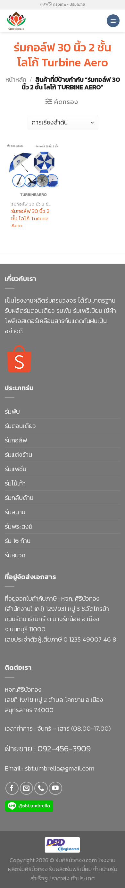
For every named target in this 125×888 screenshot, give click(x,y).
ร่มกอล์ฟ (16, 440)
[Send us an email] (26, 788)
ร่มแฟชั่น (15, 469)
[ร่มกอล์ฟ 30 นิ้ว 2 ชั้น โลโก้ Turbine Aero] (32, 170)
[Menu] (113, 20)
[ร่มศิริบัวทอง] (32, 21)
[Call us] (40, 788)
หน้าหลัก (15, 79)
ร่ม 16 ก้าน (17, 541)
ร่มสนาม (15, 512)
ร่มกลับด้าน (19, 497)
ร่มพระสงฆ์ (18, 526)
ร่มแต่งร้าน (18, 454)
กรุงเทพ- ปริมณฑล (69, 4)
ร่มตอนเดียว (20, 426)
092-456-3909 (63, 748)
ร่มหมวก (15, 555)
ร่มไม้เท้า (15, 483)
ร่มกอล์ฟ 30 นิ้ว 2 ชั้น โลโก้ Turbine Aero (30, 218)
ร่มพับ (12, 411)
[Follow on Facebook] (12, 788)
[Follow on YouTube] (55, 788)
